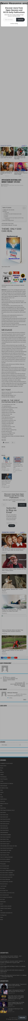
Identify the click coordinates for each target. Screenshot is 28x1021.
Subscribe (20, 19)
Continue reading (14, 23)
